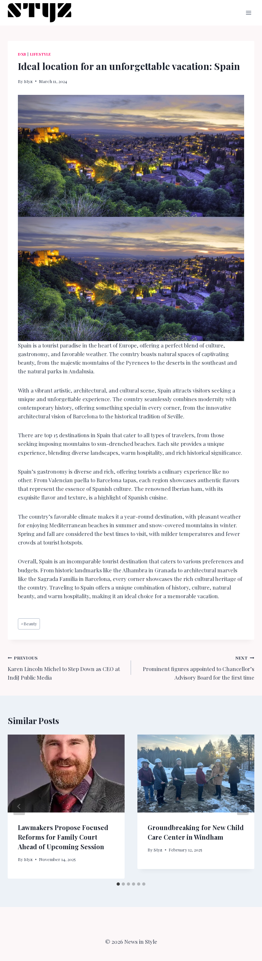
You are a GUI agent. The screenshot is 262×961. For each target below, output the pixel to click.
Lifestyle (40, 54)
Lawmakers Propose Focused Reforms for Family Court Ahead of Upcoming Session (63, 837)
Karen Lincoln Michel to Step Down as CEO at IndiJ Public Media (64, 668)
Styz (28, 81)
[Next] (243, 806)
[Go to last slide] (19, 806)
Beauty (29, 623)
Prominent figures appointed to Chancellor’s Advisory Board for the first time (198, 668)
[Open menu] (248, 13)
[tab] (118, 884)
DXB (22, 54)
